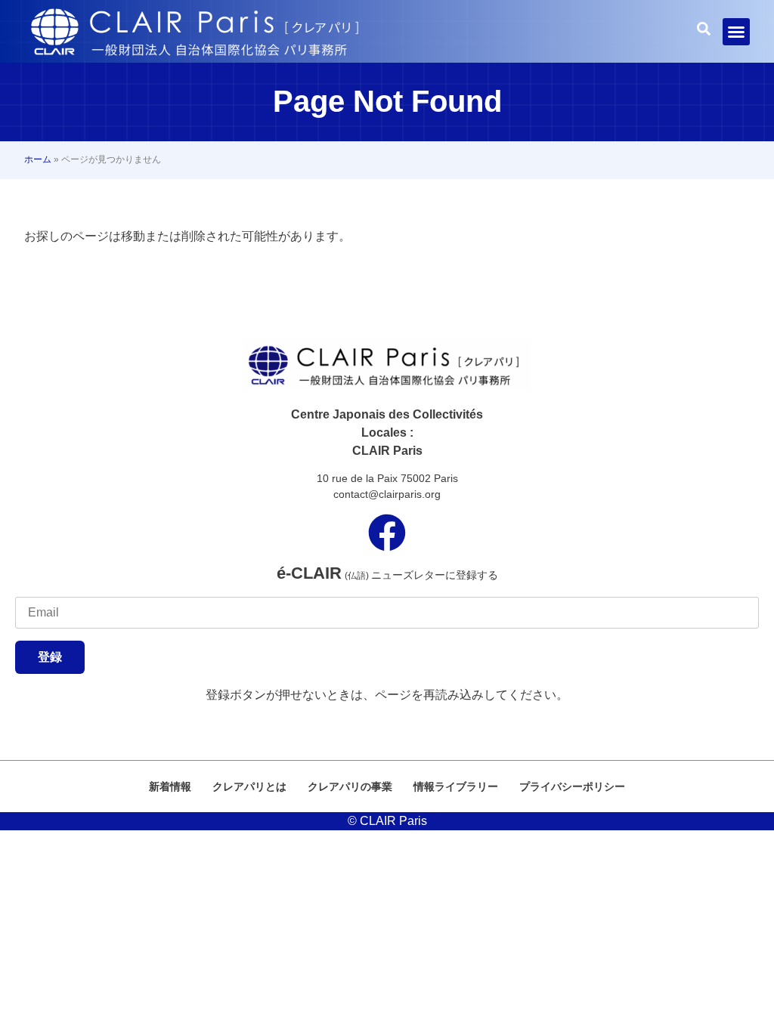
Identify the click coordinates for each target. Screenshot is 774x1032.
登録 (50, 656)
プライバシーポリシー (572, 786)
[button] (736, 31)
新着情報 (170, 786)
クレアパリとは (249, 786)
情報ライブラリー (455, 786)
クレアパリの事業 (350, 786)
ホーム (37, 159)
